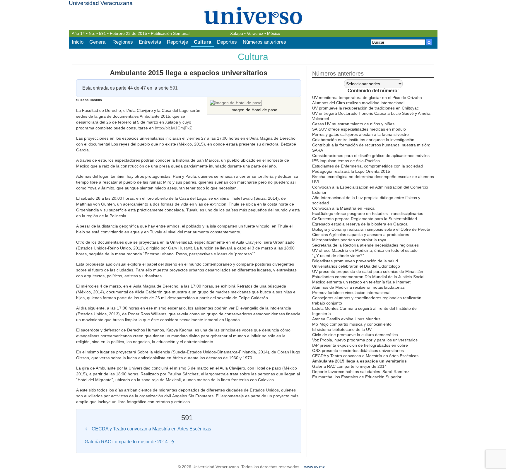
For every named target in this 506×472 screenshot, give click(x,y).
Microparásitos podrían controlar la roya (349, 239)
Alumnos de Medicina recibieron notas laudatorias (358, 287)
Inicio (77, 42)
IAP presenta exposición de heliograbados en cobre (360, 345)
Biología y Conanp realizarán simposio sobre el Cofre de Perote (371, 229)
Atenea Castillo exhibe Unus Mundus (346, 319)
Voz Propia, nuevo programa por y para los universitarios (365, 340)
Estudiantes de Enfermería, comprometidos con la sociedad (367, 166)
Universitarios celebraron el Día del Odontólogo (356, 266)
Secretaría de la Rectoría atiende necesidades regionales (365, 245)
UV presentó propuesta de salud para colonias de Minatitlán (367, 271)
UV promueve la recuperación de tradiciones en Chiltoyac (365, 108)
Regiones (122, 42)
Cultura (202, 42)
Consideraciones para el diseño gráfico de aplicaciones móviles (371, 155)
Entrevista (150, 42)
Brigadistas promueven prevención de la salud (355, 261)
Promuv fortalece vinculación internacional (351, 292)
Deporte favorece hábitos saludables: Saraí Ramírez (360, 371)
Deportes (227, 42)
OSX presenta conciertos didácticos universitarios (358, 350)
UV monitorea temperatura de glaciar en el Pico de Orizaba (367, 97)
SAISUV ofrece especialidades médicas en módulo (359, 129)
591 (102, 33)
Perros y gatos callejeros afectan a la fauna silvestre (360, 134)
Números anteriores (264, 42)
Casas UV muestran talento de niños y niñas (353, 124)
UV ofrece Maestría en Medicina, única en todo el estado (365, 250)
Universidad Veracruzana (101, 3)
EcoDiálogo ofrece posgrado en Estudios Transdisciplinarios (367, 213)
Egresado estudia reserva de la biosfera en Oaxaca (360, 224)
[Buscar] (429, 42)
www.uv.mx (314, 467)
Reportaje (177, 42)
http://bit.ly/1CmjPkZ (173, 128)
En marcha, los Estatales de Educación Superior (356, 376)
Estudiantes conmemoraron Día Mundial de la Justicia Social (368, 276)
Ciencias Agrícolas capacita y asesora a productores (360, 234)
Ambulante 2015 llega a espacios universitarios (188, 73)
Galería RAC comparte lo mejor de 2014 (349, 366)
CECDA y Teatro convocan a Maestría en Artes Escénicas (365, 355)
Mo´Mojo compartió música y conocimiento (352, 324)
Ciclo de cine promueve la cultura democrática (355, 334)
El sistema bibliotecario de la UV (342, 329)
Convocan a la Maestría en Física (343, 208)
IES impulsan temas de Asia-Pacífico (346, 160)
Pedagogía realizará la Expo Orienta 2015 (351, 171)
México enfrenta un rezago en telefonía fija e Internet (361, 282)
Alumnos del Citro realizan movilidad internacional (358, 102)
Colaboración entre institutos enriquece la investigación (363, 139)
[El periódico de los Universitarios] (253, 15)
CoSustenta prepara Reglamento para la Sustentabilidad (364, 218)
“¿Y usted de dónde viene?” (338, 255)
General (98, 42)
